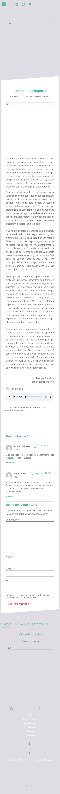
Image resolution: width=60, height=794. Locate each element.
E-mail (10, 569)
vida (21, 410)
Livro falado (30, 719)
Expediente (30, 727)
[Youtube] (30, 4)
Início (30, 715)
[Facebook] (17, 4)
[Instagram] (23, 4)
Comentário (12, 520)
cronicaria (13, 407)
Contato (30, 735)
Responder (10, 462)
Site (8, 580)
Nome (10, 557)
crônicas (21, 407)
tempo (16, 410)
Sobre (30, 731)
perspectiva (8, 410)
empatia (29, 407)
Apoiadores (30, 723)
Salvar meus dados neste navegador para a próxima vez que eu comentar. (28, 596)
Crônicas (47, 97)
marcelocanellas (39, 407)
